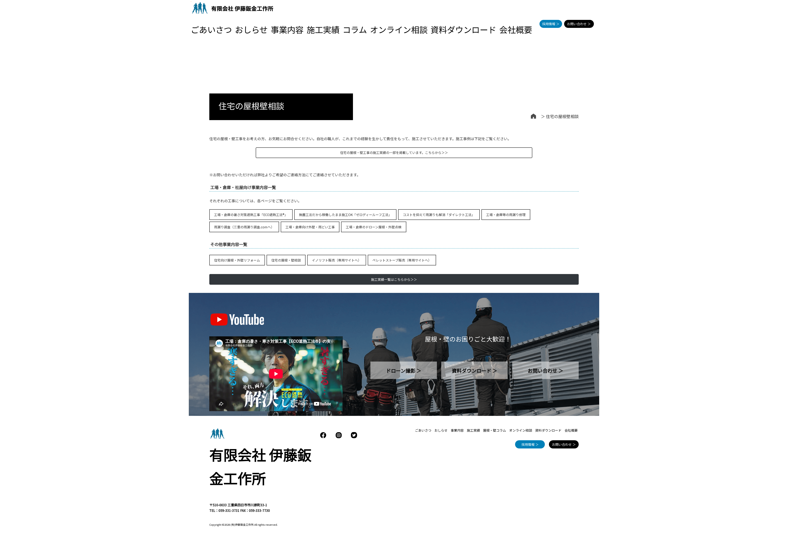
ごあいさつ (211, 29)
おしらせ (251, 29)
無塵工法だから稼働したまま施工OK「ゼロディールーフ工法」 (345, 214)
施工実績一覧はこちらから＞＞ (394, 279)
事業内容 (287, 29)
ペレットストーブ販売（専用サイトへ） (401, 260)
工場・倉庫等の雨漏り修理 (506, 214)
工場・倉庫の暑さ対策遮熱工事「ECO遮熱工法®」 (251, 214)
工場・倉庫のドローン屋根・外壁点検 (373, 226)
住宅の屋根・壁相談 (286, 260)
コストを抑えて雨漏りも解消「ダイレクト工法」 (439, 214)
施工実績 (323, 29)
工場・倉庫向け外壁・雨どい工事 (310, 226)
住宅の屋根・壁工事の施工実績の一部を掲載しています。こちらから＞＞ (394, 152)
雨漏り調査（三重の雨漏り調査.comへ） (244, 226)
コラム (354, 29)
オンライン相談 (398, 29)
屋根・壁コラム (494, 430)
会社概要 (515, 29)
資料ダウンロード (463, 29)
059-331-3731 (229, 510)
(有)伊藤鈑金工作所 (242, 525)
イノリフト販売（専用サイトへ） (336, 260)
